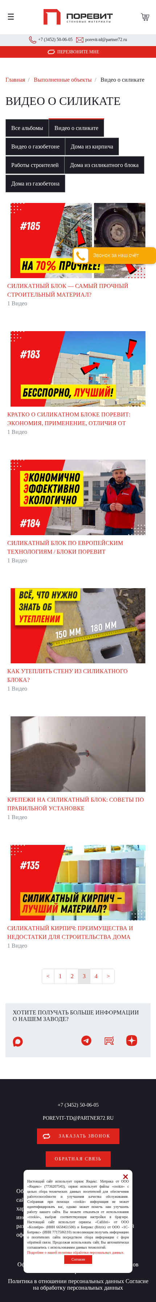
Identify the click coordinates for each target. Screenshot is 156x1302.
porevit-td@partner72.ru (106, 39)
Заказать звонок (84, 1136)
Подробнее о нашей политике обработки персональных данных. (75, 1252)
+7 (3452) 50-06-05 (55, 39)
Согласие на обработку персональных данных (90, 1284)
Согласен (78, 1259)
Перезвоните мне (78, 51)
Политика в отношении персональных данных (66, 1281)
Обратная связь (78, 1158)
